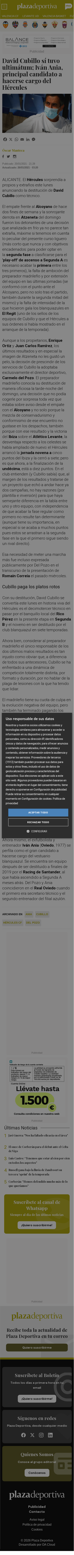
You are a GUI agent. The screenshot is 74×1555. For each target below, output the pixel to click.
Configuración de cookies (37, 798)
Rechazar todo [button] (38, 822)
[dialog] (37, 775)
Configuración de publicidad (50, 789)
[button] (37, 831)
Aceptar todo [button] (38, 812)
